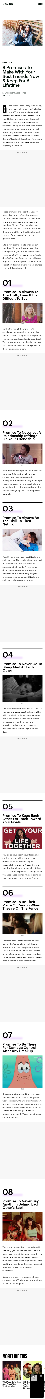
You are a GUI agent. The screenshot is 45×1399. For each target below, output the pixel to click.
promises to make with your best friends (21, 135)
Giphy (22, 323)
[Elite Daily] (7, 4)
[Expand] (33, 1375)
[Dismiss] (41, 1375)
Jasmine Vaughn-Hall (15, 93)
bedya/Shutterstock (44, 33)
